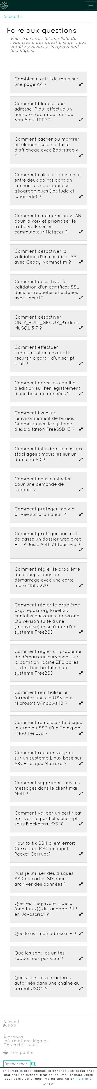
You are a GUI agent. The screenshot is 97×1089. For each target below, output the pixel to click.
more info (84, 1078)
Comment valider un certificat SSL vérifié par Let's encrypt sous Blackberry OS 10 (48, 818)
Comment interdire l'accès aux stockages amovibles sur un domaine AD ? (48, 454)
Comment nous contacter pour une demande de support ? (42, 484)
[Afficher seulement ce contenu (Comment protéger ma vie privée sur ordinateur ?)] (81, 514)
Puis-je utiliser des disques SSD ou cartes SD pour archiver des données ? (44, 879)
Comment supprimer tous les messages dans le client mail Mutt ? (47, 788)
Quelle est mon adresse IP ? (45, 933)
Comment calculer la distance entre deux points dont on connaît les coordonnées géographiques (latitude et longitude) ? (47, 185)
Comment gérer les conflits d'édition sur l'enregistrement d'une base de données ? (47, 388)
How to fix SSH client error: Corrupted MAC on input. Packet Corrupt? (44, 848)
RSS (12, 1025)
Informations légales (26, 1041)
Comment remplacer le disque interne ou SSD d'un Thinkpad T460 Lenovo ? (48, 728)
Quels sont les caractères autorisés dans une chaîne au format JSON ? (47, 983)
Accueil (11, 16)
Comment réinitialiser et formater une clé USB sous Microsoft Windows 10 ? (44, 698)
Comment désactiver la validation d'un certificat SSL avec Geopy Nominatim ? (46, 256)
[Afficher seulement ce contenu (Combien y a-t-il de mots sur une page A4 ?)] (81, 84)
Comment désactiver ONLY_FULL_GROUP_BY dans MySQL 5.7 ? (46, 322)
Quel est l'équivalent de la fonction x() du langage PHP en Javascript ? (45, 909)
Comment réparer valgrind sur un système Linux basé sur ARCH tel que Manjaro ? (48, 758)
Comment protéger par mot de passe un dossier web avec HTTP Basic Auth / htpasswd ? (47, 539)
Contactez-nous (20, 1045)
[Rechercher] (34, 1063)
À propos (13, 1037)
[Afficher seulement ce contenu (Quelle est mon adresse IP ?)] (81, 933)
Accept (48, 1084)
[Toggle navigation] (91, 5)
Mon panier (21, 1052)
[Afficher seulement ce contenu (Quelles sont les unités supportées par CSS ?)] (81, 958)
